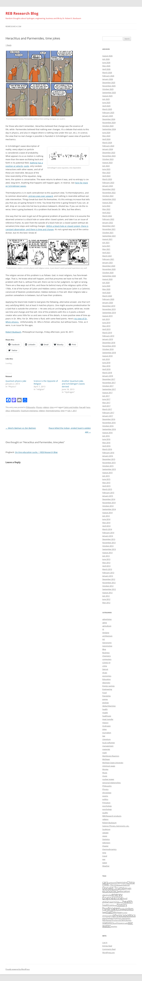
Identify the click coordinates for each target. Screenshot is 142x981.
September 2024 (109, 129)
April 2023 (106, 176)
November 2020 (109, 269)
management (107, 746)
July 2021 (106, 242)
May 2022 (106, 209)
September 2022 (109, 199)
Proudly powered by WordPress (18, 969)
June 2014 (106, 519)
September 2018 (109, 352)
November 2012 (109, 582)
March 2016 (107, 449)
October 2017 (107, 386)
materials (106, 749)
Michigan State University (112, 762)
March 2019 (107, 332)
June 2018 (106, 362)
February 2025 (108, 112)
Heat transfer (107, 719)
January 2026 (107, 79)
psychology (107, 806)
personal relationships (111, 782)
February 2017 (108, 412)
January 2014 (107, 536)
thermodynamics (53, 410)
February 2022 (108, 219)
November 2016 (109, 422)
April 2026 (106, 69)
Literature (106, 739)
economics (106, 676)
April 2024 (106, 139)
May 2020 (106, 289)
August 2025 (107, 96)
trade (125, 923)
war (103, 859)
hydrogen (111, 908)
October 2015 (107, 466)
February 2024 (108, 146)
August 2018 (107, 356)
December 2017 (108, 379)
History (105, 722)
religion (46, 407)
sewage (105, 832)
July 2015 (106, 476)
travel (104, 856)
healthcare (106, 716)
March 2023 (107, 179)
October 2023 (107, 159)
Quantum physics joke (16, 381)
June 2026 (106, 62)
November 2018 (109, 346)
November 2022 (109, 192)
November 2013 (109, 542)
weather (114, 926)
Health (105, 712)
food (124, 898)
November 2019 (109, 309)
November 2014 (109, 502)
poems (105, 796)
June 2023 (106, 169)
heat (115, 905)
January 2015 (107, 496)
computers (106, 659)
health (105, 709)
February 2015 (108, 492)
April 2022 (106, 212)
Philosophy (30, 407)
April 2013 (106, 566)
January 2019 (107, 339)
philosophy (15, 410)
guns (120, 902)
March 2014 (107, 529)
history (122, 905)
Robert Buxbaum (13, 332)
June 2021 (106, 246)
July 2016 (106, 436)
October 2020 (107, 272)
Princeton (106, 802)
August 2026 (107, 56)
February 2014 (108, 532)
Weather (105, 866)
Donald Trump (113, 888)
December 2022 (108, 189)
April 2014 (106, 526)
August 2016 (107, 432)
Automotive (107, 646)
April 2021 (106, 252)
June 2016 (106, 439)
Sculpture (106, 829)
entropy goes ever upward (40, 196)
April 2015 (106, 486)
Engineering (107, 689)
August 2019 (107, 316)
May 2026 (106, 66)
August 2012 (107, 592)
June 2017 (106, 399)
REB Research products (111, 816)
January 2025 (107, 116)
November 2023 (109, 156)
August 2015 (107, 472)
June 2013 (106, 559)
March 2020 (107, 296)
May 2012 (106, 602)
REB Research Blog (22, 13)
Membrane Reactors (110, 756)
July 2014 (106, 516)
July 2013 (106, 556)
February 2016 (108, 452)
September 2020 (109, 276)
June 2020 (106, 286)
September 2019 (109, 312)
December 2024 (108, 119)
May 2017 (106, 402)
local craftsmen (108, 742)
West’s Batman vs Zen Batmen (21, 428)
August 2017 (107, 392)
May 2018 (106, 366)
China (131, 882)
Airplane (105, 632)
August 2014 (107, 512)
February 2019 (108, 336)
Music (104, 772)
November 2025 (109, 86)
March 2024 (107, 142)
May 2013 (106, 562)
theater (105, 846)
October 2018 (107, 349)
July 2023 (106, 166)
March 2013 (107, 569)
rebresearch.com (13, 26)
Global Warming (109, 706)
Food (104, 692)
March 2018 (107, 372)
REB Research (107, 920)
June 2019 (106, 322)
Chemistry (106, 656)
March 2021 (107, 256)
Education (106, 679)
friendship (106, 696)
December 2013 (108, 539)
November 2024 (109, 122)
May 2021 (106, 249)
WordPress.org (108, 952)
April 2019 (106, 329)
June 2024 (106, 132)
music (104, 776)
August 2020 (107, 279)
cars (105, 882)
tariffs (116, 923)
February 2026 (108, 76)
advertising (106, 619)
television (106, 842)
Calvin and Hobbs (71, 407)
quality (105, 812)
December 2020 (108, 266)
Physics (39, 407)
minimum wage (108, 766)
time (52, 407)
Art (103, 639)
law (103, 736)
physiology (106, 792)
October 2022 (107, 196)
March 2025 (107, 109)
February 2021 (108, 259)
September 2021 (109, 236)
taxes (121, 923)
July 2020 (106, 282)
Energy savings (108, 686)
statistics (108, 923)
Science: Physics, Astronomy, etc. (115, 826)
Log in (104, 942)
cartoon (111, 882)
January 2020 (107, 302)
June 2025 (106, 102)
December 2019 (108, 306)
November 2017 (109, 382)
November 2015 (109, 462)
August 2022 (107, 202)
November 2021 (109, 229)
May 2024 (106, 136)
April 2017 (106, 406)
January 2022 (107, 222)
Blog (104, 649)
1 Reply (9, 45)
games (105, 699)
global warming (110, 901)
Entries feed (107, 946)
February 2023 (108, 182)
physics (118, 915)
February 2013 (108, 572)
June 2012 (106, 599)
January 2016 (107, 456)
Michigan (106, 759)
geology (105, 702)
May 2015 (106, 482)
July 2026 (106, 59)
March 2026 (107, 72)
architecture (107, 636)
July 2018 (106, 359)
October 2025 (107, 89)
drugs (104, 672)
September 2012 (109, 589)
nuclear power (108, 779)
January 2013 (107, 576)
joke (123, 909)
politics (105, 799)
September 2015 (109, 469)
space (104, 836)
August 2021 (107, 239)
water (104, 862)
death (120, 885)
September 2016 (109, 429)
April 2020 (106, 292)
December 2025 (108, 82)
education (124, 891)
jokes (104, 729)
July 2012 (106, 596)
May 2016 (106, 442)
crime (104, 666)
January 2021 (107, 262)
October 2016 (107, 426)
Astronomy (107, 642)
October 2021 (107, 232)
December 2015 (108, 459)
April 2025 (106, 106)
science (123, 920)
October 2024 (107, 126)
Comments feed (109, 949)
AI (103, 629)
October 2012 (107, 586)
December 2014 (108, 499)
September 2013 (109, 549)
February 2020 (108, 299)
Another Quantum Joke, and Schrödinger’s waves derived (73, 384)
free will (82, 407)
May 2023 (106, 172)
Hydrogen (106, 726)
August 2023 (107, 162)
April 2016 (106, 446)
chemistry (121, 882)
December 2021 (108, 226)
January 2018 (107, 376)
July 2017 (106, 396)
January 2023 (107, 186)
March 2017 (107, 409)
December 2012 (108, 579)
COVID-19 (106, 662)
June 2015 (106, 479)
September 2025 (109, 92)
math (104, 752)
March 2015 (107, 489)
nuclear (124, 913)
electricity (106, 682)
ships (129, 920)
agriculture (106, 626)
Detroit (105, 669)
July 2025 (106, 99)
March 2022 (107, 216)
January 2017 (107, 416)
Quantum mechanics (29, 410)
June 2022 (106, 206)
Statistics (106, 839)
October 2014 (107, 506)
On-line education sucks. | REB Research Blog (36, 452)
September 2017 (109, 389)
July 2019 (106, 319)
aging (104, 622)
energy (117, 894)
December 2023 (108, 152)
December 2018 (108, 342)
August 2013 (107, 552)
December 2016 (108, 419)
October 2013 (107, 546)
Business (106, 652)
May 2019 (106, 326)
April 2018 (106, 369)
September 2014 (109, 509)
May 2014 (106, 522)
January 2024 (107, 149)
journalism (106, 732)
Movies (105, 769)
